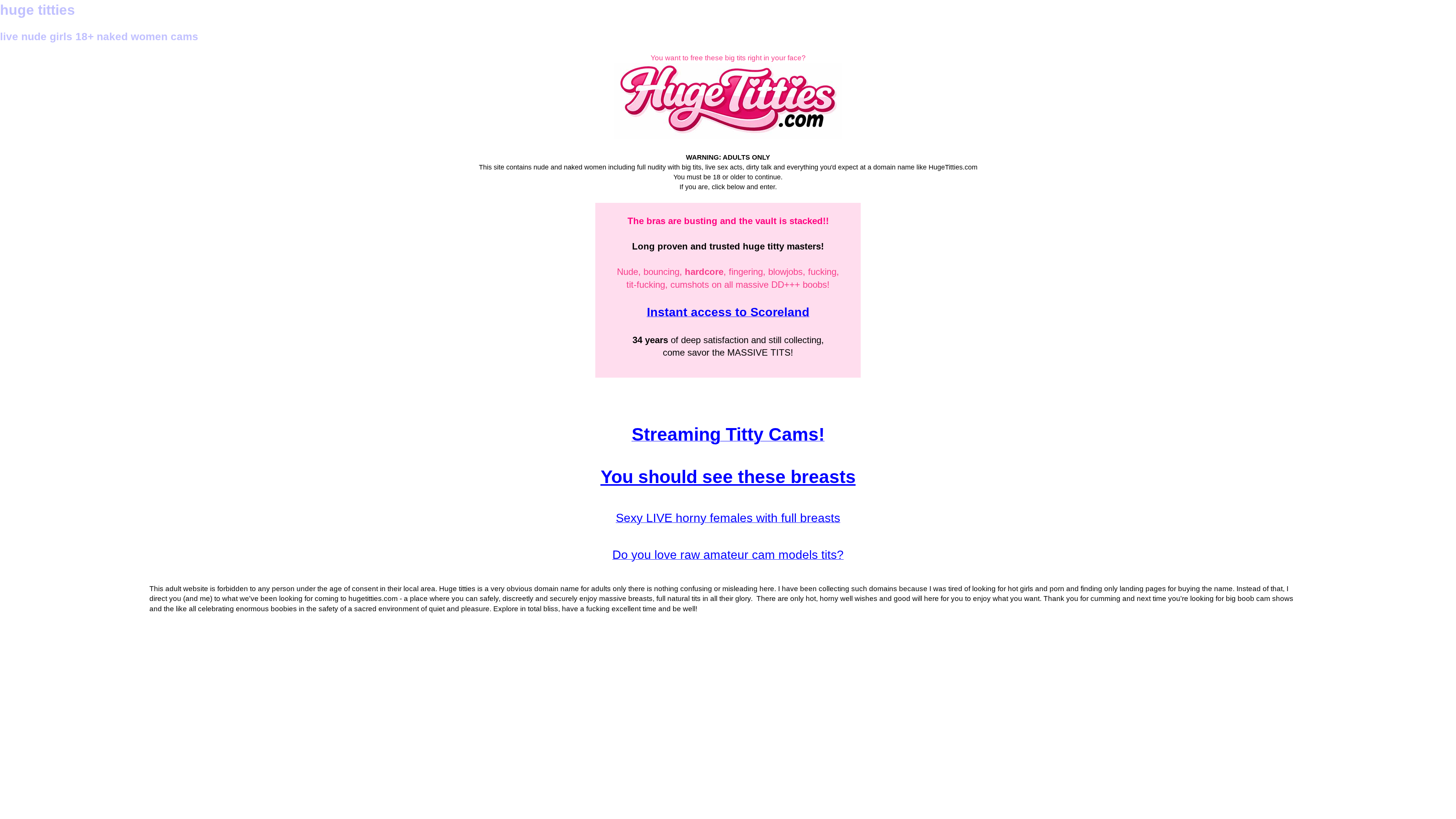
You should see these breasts (728, 477)
